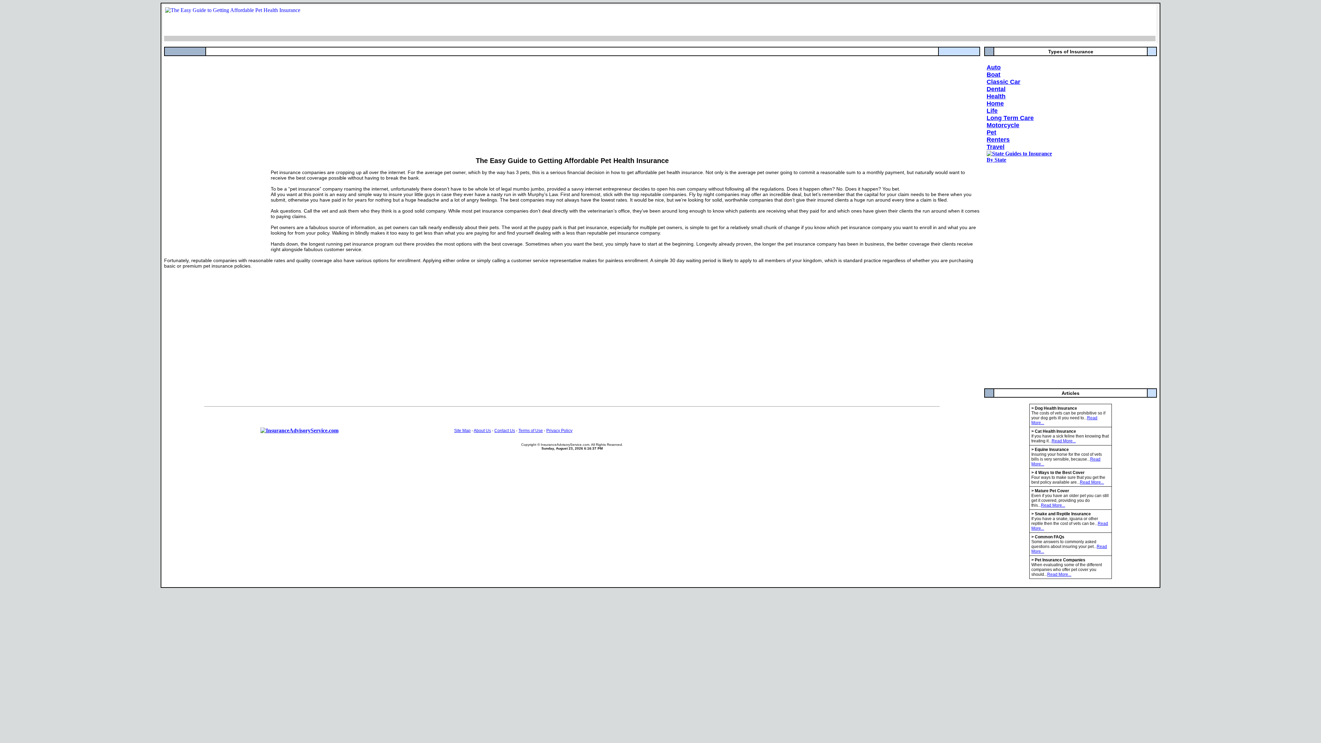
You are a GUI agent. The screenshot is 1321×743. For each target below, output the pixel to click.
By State (996, 160)
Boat (993, 74)
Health (996, 96)
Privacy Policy (559, 430)
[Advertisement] (370, 104)
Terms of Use (530, 430)
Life (992, 110)
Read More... (1064, 441)
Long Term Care (1010, 118)
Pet (991, 132)
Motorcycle (1003, 125)
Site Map (462, 430)
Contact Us (504, 430)
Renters (998, 139)
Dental (996, 89)
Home (995, 103)
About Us (482, 430)
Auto (994, 67)
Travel (996, 146)
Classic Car (1003, 81)
